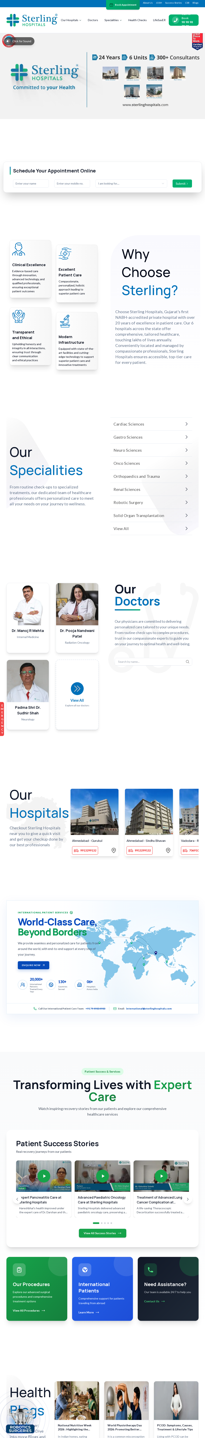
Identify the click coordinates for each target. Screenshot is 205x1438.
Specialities (112, 20)
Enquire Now (31, 965)
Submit (181, 183)
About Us (148, 2)
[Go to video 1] (96, 1223)
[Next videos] (187, 1199)
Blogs (196, 2)
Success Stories (173, 2)
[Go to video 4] (108, 1223)
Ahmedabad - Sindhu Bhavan (146, 840)
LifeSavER (159, 20)
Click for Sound (21, 41)
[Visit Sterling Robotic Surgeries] (20, 1420)
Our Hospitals (69, 20)
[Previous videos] (17, 1199)
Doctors (93, 20)
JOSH (159, 2)
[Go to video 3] (105, 1223)
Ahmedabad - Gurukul (87, 840)
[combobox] (131, 183)
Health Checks (137, 20)
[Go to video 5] (111, 1223)
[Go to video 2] (101, 1223)
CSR (187, 2)
